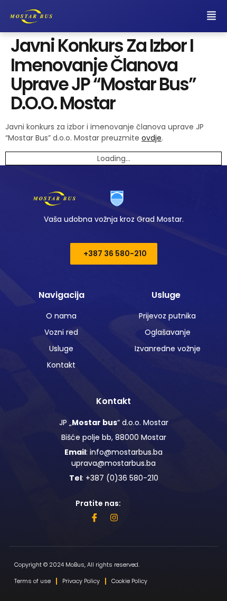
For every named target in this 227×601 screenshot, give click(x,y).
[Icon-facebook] (94, 517)
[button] (211, 16)
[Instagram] (114, 517)
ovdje (151, 138)
